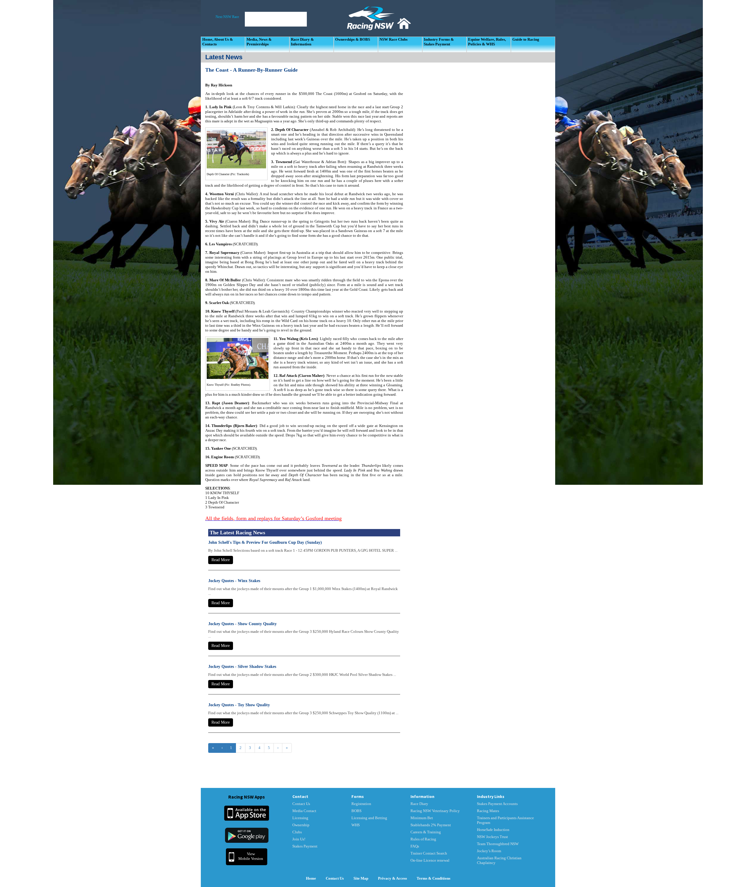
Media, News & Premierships (259, 41)
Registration (361, 803)
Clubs (297, 832)
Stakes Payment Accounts (497, 803)
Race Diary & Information (302, 41)
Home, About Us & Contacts (217, 41)
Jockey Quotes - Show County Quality (242, 624)
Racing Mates (488, 811)
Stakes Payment (304, 846)
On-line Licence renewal (429, 860)
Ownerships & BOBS (352, 39)
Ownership (300, 825)
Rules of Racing (423, 839)
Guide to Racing (525, 39)
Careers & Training (425, 832)
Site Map (360, 878)
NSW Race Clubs (393, 39)
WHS (355, 825)
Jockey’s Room (489, 851)
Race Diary (419, 803)
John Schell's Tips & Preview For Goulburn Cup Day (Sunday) (265, 542)
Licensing (300, 818)
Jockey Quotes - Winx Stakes (234, 581)
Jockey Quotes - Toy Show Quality (239, 705)
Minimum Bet (421, 818)
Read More (220, 560)
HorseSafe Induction (493, 829)
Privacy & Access (392, 878)
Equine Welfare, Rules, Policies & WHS (487, 41)
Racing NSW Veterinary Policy (435, 811)
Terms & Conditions (433, 878)
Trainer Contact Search (428, 853)
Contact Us (301, 803)
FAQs (414, 846)
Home (311, 878)
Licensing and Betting (369, 818)
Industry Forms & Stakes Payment (439, 41)
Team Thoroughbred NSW (498, 844)
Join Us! (298, 839)
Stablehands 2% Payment (430, 825)
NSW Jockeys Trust (492, 837)
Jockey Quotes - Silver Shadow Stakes (242, 666)
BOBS (356, 811)
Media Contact (304, 811)
